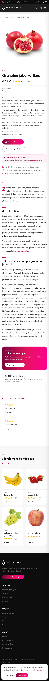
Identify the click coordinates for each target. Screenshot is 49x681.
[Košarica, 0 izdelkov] (40, 7)
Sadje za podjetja (8, 613)
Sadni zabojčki (7, 593)
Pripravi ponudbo (13, 365)
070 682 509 (9, 662)
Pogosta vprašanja (8, 640)
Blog (3, 624)
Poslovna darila (7, 597)
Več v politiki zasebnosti (36, 670)
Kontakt (4, 636)
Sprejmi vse (22, 675)
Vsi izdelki (5, 464)
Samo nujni (9, 675)
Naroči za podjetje (13, 149)
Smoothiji (5, 601)
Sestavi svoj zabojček (9, 590)
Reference (5, 621)
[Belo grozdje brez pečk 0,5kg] (12, 526)
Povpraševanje (35, 160)
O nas (4, 617)
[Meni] (45, 7)
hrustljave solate (23, 251)
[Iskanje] (36, 7)
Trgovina (5, 17)
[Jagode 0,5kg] (36, 487)
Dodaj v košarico (14, 142)
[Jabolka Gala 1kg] (36, 526)
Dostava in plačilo (8, 644)
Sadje (11, 17)
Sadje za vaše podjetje (12, 577)
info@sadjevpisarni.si (28, 659)
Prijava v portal (42, 2)
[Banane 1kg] (12, 487)
